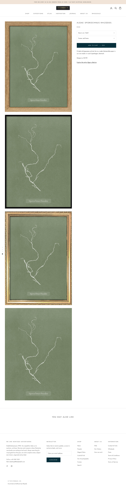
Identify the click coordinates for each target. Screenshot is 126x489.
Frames (79, 462)
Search (79, 465)
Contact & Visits (112, 446)
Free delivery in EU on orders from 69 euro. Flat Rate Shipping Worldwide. (63, 2)
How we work (98, 452)
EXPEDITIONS (38, 13)
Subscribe (53, 460)
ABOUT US (84, 13)
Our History (97, 449)
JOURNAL (73, 13)
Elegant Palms (81, 452)
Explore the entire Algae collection (87, 62)
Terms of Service (113, 462)
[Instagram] (11, 466)
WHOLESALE (96, 13)
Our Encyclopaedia (83, 459)
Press (109, 452)
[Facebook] (7, 466)
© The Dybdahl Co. (15, 481)
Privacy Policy (112, 459)
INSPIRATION (60, 13)
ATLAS (49, 13)
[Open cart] (120, 8)
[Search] (116, 8)
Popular (79, 449)
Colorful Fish (81, 455)
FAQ (95, 446)
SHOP (27, 13)
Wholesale (111, 449)
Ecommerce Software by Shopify (17, 484)
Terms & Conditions (114, 455)
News (79, 446)
